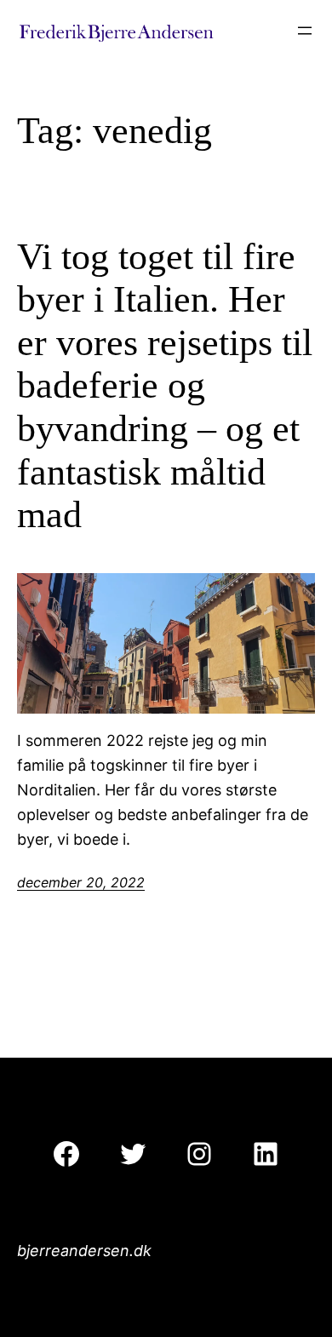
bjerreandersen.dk (84, 1251)
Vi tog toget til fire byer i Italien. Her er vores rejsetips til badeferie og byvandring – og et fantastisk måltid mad (164, 386)
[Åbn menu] (305, 30)
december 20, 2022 (81, 882)
